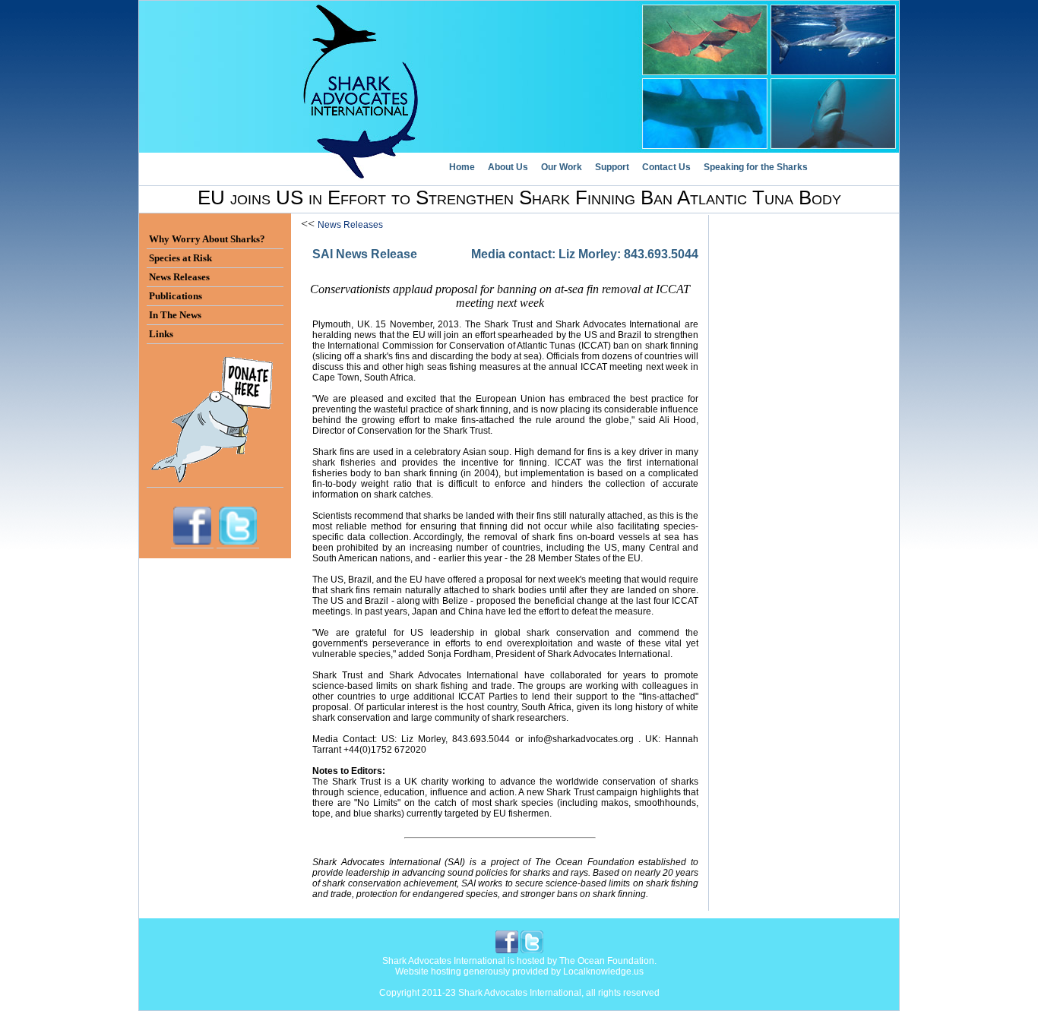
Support (612, 167)
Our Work (561, 167)
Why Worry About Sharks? (207, 239)
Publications (175, 296)
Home (462, 167)
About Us (508, 167)
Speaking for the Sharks (756, 167)
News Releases (350, 225)
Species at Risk (180, 258)
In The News (175, 315)
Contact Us (666, 167)
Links (161, 334)
